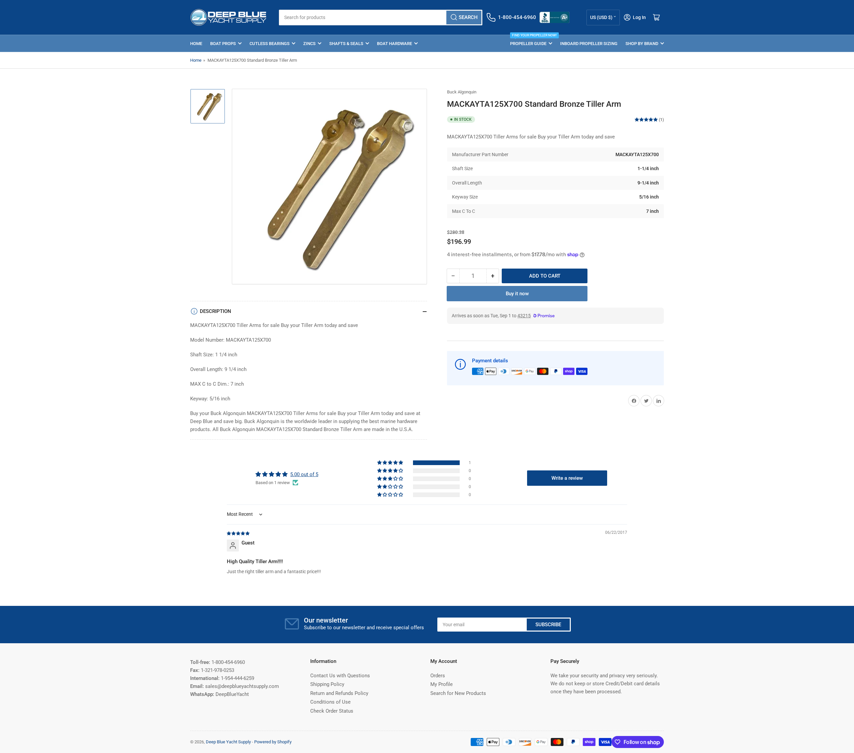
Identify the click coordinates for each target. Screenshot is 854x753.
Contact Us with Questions (340, 676)
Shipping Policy (327, 684)
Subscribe (548, 625)
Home (196, 43)
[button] (390, 462)
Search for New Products (458, 693)
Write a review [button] (567, 478)
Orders (437, 676)
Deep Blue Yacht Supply (228, 741)
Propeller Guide (531, 40)
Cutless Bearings (270, 43)
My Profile (441, 684)
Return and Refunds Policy (339, 693)
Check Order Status (331, 711)
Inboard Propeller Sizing (588, 43)
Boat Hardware (394, 43)
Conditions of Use (330, 702)
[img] (238, 533)
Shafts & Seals (346, 43)
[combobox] (380, 17)
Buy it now (517, 294)
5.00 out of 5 (304, 474)
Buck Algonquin (461, 91)
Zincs (309, 43)
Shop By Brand (641, 43)
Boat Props (223, 43)
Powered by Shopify (273, 741)
